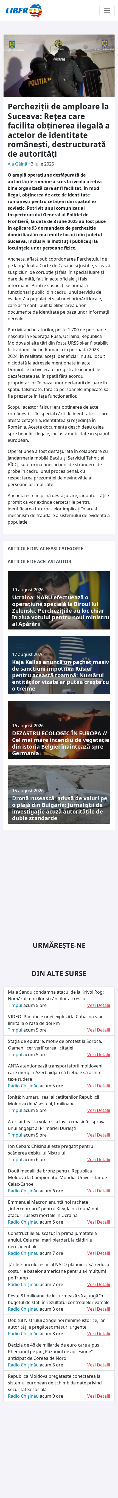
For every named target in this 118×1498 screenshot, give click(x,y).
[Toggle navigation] (107, 10)
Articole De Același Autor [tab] (39, 561)
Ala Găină (18, 164)
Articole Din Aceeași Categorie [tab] (45, 548)
